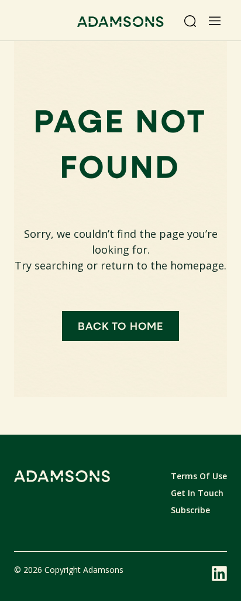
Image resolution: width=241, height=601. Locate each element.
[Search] (190, 21)
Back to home (120, 326)
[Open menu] (214, 21)
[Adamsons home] (120, 23)
